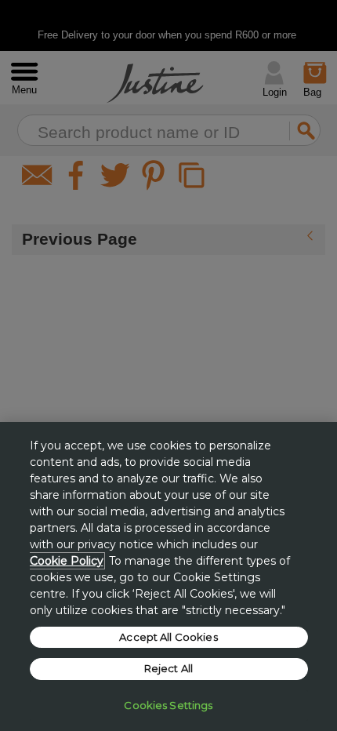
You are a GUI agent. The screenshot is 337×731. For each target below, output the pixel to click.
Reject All (168, 668)
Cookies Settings (168, 705)
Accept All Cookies (168, 637)
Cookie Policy (66, 561)
